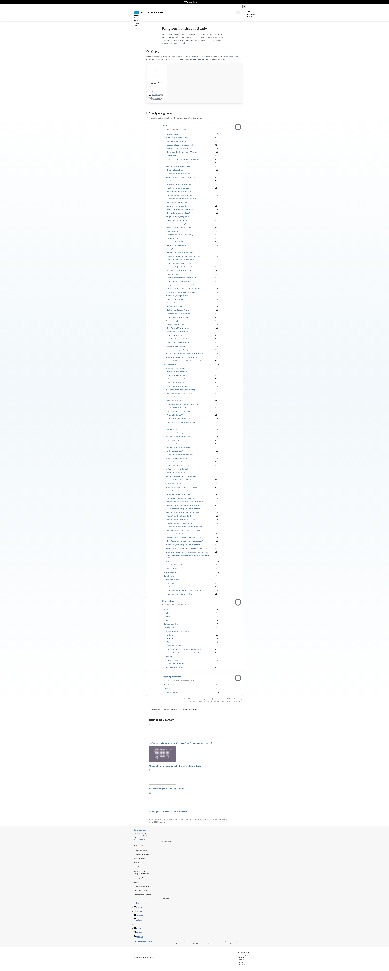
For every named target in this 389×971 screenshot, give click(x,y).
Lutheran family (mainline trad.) (176, 400)
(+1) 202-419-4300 (139, 839)
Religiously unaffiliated (171, 676)
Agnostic (167, 689)
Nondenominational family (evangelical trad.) (181, 177)
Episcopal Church (173, 426)
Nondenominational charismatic (178, 188)
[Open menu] (238, 12)
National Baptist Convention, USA (178, 494)
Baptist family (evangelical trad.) (177, 138)
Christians (166, 126)
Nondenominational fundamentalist (179, 184)
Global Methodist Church (175, 170)
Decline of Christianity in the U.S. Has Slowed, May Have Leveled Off (180, 743)
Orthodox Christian (170, 569)
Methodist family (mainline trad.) (177, 379)
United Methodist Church (175, 383)
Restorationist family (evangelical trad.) (179, 270)
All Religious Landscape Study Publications (169, 811)
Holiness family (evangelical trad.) (177, 296)
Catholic (166, 561)
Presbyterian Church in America (177, 220)
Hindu (166, 620)
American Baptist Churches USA (178, 372)
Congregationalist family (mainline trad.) (179, 447)
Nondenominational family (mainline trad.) (180, 390)
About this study (180, 43)
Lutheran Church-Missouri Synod (178, 206)
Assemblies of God (173, 231)
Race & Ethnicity (139, 858)
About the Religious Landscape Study (166, 788)
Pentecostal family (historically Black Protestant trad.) (184, 530)
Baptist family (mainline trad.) (176, 368)
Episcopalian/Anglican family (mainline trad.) (181, 422)
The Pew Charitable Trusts (237, 944)
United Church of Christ (175, 451)
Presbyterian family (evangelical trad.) (178, 217)
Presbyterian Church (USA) (176, 415)
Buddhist (167, 617)
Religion (136, 863)
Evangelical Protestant (171, 134)
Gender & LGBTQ (139, 871)
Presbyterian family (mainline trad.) (178, 411)
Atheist (166, 685)
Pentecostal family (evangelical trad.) (178, 227)
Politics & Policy (139, 846)
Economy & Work (139, 878)
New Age (169, 656)
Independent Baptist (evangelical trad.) (180, 145)
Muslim (166, 613)
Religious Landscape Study (152, 12)
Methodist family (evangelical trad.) (178, 166)
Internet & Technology (141, 886)
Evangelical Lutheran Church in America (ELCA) (183, 404)
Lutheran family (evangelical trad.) (177, 202)
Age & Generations (140, 867)
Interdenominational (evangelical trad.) (180, 192)
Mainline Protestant (170, 364)
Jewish (166, 609)
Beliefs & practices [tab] (170, 710)
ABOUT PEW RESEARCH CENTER (143, 942)
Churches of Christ (173, 274)
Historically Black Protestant (173, 484)
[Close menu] (244, 6)
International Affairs (140, 850)
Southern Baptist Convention (177, 141)
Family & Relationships (141, 874)
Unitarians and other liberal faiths (177, 631)
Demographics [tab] (155, 710)
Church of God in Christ (175, 534)
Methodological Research (142, 895)
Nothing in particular (171, 692)
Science (136, 882)
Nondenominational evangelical (178, 181)
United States (228, 56)
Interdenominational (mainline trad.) (179, 393)
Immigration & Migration (142, 854)
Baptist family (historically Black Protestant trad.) (182, 487)
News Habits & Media (141, 891)
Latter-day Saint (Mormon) (173, 565)
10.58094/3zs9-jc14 (159, 822)
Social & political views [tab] (189, 710)
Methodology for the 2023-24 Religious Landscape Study (175, 765)
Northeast (194, 56)
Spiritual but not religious (175, 646)
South (201, 56)
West (207, 56)
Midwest (186, 56)
